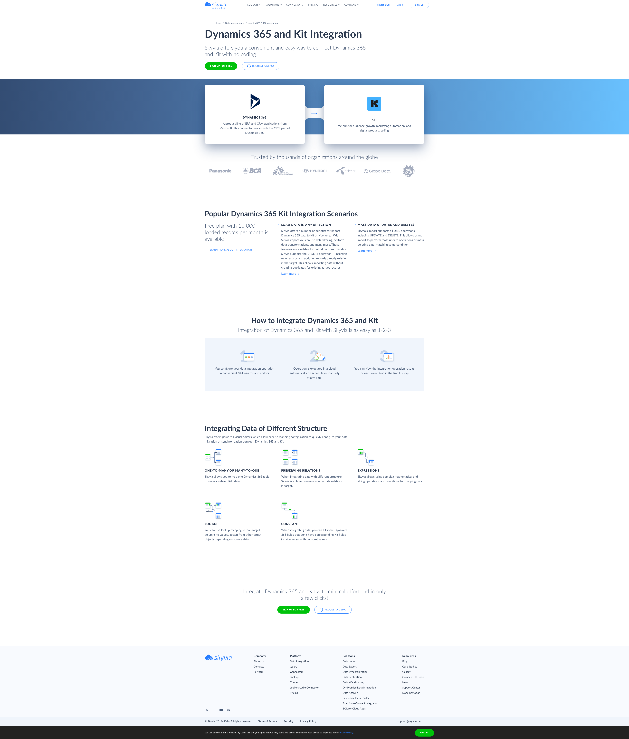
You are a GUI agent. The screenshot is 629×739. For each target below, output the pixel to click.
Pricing (294, 693)
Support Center (411, 687)
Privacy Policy (308, 721)
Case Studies (409, 666)
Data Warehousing (353, 682)
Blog (404, 661)
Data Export (350, 666)
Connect (295, 682)
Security (288, 721)
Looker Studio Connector (304, 687)
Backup (294, 677)
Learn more (288, 273)
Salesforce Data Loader (356, 698)
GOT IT (424, 733)
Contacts (259, 666)
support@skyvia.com (409, 721)
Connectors (296, 672)
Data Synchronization (355, 672)
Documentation (411, 693)
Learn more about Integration (231, 250)
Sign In (400, 5)
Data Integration (233, 23)
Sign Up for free (221, 66)
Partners (258, 672)
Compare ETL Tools (413, 677)
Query (293, 666)
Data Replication (352, 677)
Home (218, 23)
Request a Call (383, 5)
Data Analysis (350, 693)
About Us (259, 661)
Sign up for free (294, 610)
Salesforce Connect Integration (360, 703)
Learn (405, 682)
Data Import (350, 661)
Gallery (406, 672)
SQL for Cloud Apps (354, 708)
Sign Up (419, 5)
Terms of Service (267, 721)
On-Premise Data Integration (359, 687)
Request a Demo (263, 66)
